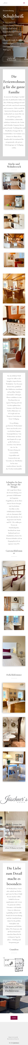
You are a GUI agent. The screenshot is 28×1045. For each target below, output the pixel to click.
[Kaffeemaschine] (14, 209)
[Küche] (14, 228)
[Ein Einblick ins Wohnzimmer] (14, 247)
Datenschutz (13, 1039)
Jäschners (16, 1043)
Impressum (13, 1037)
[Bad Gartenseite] (14, 629)
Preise (14, 1017)
